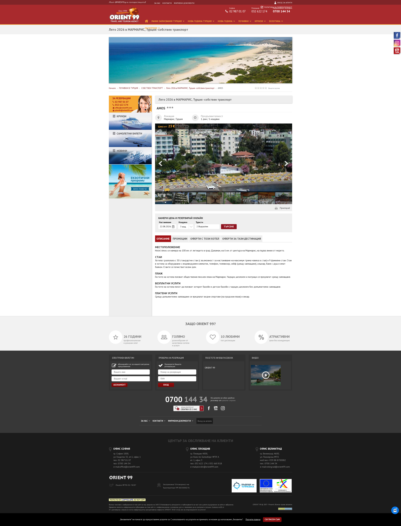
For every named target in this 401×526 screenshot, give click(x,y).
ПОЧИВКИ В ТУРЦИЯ (128, 88)
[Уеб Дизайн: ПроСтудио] (285, 508)
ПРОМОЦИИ (180, 238)
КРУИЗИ (259, 21)
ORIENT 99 (210, 367)
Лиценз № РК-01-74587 (126, 485)
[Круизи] (130, 129)
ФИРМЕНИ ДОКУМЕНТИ (184, 3)
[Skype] (188, 410)
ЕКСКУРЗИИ (151, 28)
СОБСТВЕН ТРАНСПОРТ (152, 88)
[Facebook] (397, 38)
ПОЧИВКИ (243, 21)
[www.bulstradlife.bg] (127, 500)
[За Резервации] (130, 111)
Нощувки (183, 222)
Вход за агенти (284, 2)
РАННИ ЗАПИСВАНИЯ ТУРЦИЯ (166, 21)
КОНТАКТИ (167, 3)
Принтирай (285, 208)
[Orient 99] (124, 23)
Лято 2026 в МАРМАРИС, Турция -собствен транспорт (190, 88)
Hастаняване (165, 222)
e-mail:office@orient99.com (126, 466)
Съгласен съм (272, 519)
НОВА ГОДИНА (225, 21)
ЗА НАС (157, 3)
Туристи (199, 222)
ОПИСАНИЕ (163, 238)
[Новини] (130, 163)
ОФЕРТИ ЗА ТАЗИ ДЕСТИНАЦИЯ (241, 238)
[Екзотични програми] (130, 197)
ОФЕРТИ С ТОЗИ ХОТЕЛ (204, 238)
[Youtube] (397, 54)
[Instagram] (397, 46)
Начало (112, 88)
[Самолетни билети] (130, 146)
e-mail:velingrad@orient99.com (275, 466)
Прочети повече (253, 519)
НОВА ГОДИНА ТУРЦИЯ (200, 21)
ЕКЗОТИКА (275, 21)
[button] (286, 164)
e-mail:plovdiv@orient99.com (204, 466)
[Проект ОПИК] (276, 486)
